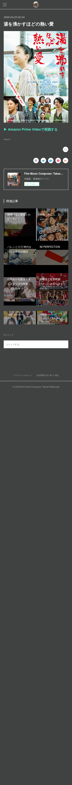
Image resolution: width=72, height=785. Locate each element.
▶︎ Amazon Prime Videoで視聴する (31, 129)
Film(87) (7, 139)
